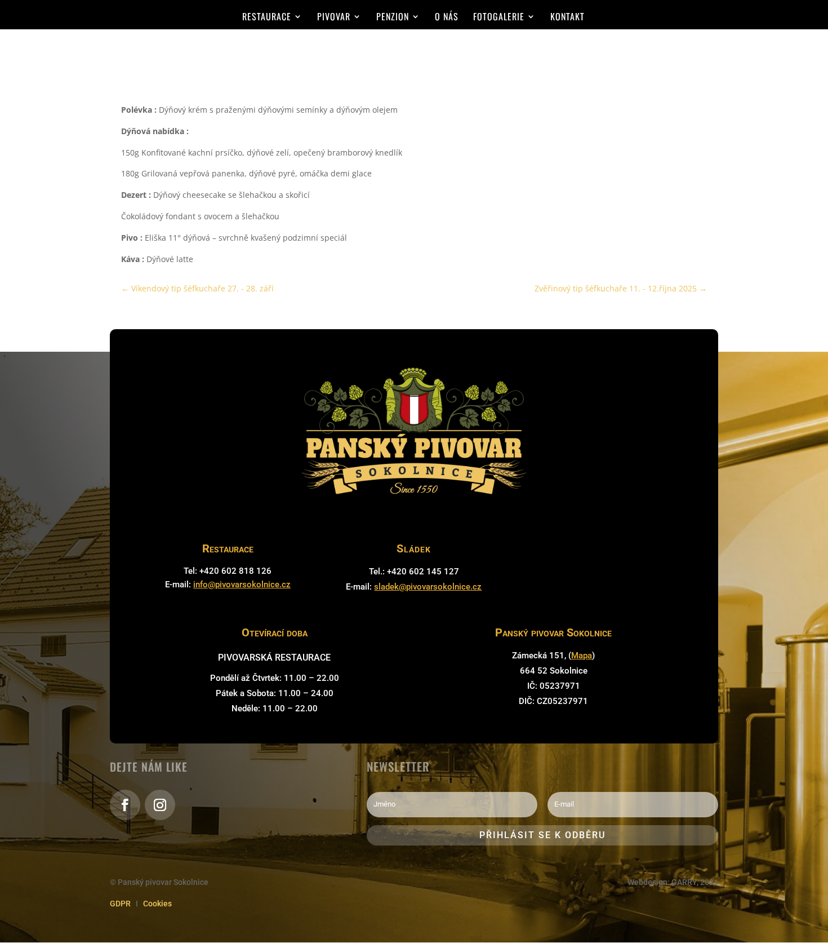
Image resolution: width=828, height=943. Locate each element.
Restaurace (266, 17)
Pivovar (333, 17)
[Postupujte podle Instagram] (160, 805)
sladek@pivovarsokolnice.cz (428, 587)
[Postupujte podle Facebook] (125, 805)
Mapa (581, 655)
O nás (446, 17)
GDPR (120, 903)
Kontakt (567, 17)
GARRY (684, 882)
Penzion (392, 17)
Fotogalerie (498, 17)
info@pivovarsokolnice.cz (242, 584)
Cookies (157, 903)
